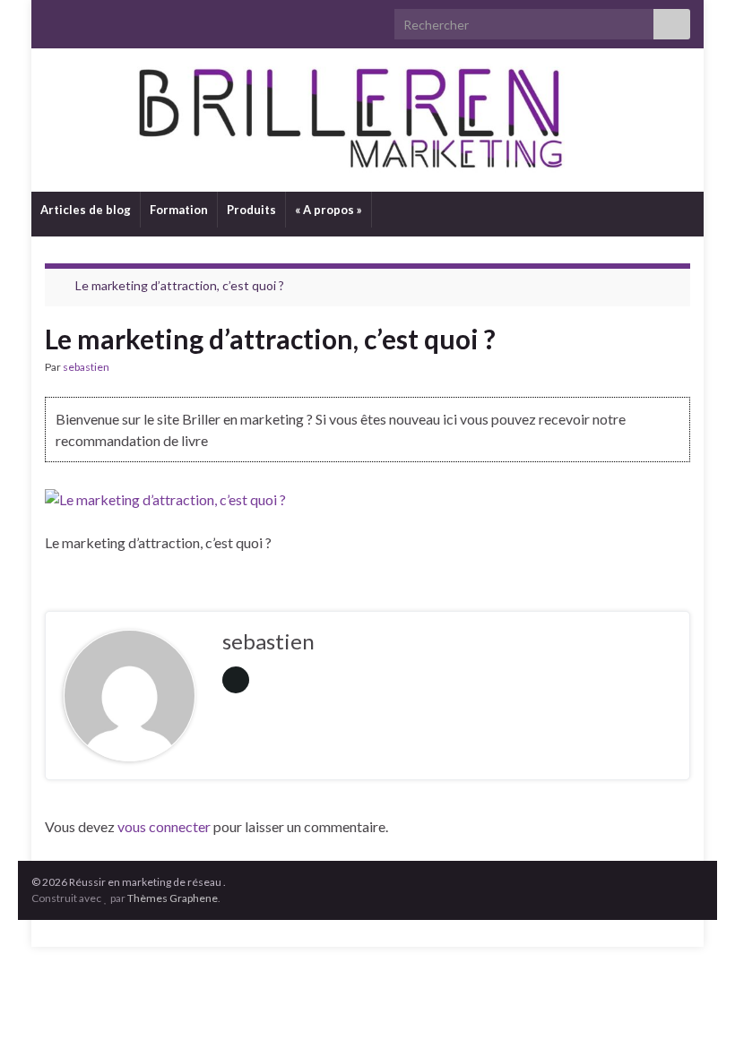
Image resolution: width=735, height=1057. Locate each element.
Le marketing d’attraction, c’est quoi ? (179, 285)
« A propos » (328, 209)
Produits (251, 209)
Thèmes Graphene (172, 898)
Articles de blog (85, 209)
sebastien (86, 367)
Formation (179, 209)
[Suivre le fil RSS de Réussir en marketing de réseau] (53, 19)
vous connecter (164, 826)
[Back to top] (694, 1016)
